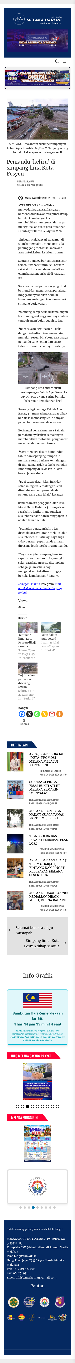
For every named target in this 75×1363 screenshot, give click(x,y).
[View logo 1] (20, 1207)
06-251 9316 (21, 1273)
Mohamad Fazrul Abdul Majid (44, 799)
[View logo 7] (46, 1207)
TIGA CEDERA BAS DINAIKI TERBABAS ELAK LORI (48, 839)
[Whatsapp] (37, 714)
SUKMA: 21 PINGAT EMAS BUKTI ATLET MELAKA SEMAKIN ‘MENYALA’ (44, 787)
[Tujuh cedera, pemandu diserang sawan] (28, 668)
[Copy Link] (44, 714)
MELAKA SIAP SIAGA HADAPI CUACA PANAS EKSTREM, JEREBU (46, 814)
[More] (59, 714)
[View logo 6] (42, 1207)
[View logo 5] (37, 1207)
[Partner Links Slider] (37, 1186)
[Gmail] (52, 714)
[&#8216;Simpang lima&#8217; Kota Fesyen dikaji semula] (28, 627)
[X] (29, 714)
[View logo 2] (25, 1207)
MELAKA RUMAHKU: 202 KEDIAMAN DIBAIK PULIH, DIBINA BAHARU (48, 896)
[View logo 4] (33, 1207)
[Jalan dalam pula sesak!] (51, 627)
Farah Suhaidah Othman (52, 849)
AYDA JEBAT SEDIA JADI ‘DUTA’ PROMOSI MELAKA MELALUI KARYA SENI (47, 759)
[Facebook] (22, 714)
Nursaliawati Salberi (50, 770)
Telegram (47, 584)
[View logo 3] (29, 1207)
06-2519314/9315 (24, 1269)
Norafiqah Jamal (25, 181)
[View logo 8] (50, 1207)
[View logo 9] (54, 1207)
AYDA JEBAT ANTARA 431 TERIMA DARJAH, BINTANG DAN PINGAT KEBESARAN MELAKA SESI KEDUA (48, 867)
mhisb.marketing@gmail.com (36, 1277)
